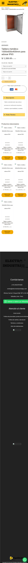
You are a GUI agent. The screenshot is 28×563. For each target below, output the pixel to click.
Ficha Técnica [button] (10, 115)
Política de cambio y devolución (17, 319)
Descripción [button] (10, 98)
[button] (23, 13)
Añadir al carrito (9, 81)
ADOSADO (4, 45)
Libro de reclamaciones (17, 326)
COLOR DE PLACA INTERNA (8, 68)
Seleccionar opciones (7, 158)
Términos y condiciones (17, 323)
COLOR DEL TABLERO (7, 63)
